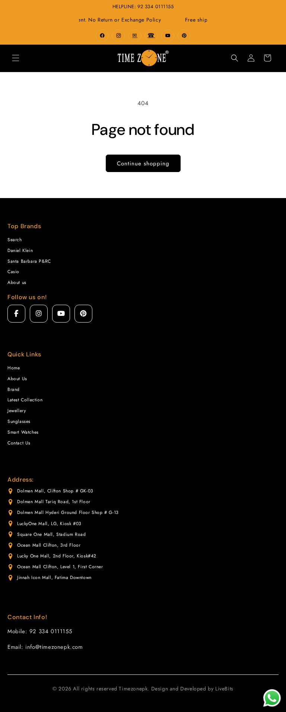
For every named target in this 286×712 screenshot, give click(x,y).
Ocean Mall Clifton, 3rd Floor (48, 545)
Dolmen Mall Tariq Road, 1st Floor (53, 501)
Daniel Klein (20, 250)
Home (13, 368)
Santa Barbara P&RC (29, 261)
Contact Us (19, 443)
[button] (15, 58)
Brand (13, 389)
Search (14, 239)
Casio (13, 271)
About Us (17, 378)
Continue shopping (143, 163)
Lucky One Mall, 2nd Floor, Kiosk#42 (56, 556)
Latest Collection (24, 400)
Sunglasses (19, 421)
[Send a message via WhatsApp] (272, 698)
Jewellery (16, 410)
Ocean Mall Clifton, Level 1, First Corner (60, 566)
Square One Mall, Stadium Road (51, 534)
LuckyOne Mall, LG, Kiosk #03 (49, 523)
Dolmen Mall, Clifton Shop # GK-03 (55, 491)
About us (16, 282)
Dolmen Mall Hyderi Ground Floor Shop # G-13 (68, 512)
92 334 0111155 (155, 6)
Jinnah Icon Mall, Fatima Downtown (54, 577)
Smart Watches (23, 432)
